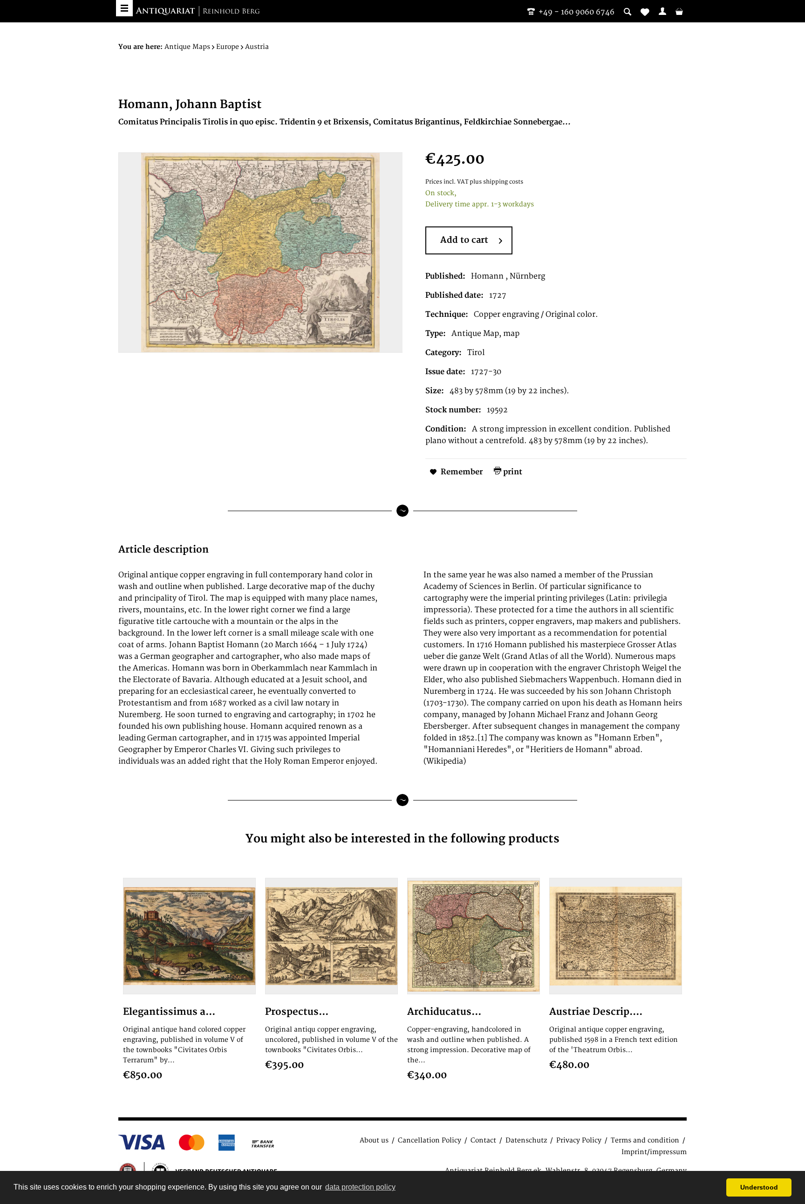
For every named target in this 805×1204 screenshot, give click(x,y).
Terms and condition (645, 1140)
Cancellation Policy (429, 1140)
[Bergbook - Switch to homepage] (197, 11)
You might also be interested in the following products (402, 839)
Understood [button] (759, 1187)
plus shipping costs (496, 181)
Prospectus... (296, 1012)
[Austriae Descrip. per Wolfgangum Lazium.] (615, 936)
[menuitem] (662, 11)
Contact (483, 1140)
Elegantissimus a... (169, 1012)
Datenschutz (526, 1140)
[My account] (662, 11)
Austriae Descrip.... (595, 1012)
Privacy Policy (578, 1140)
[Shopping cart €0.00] (679, 11)
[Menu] (124, 8)
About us (374, 1140)
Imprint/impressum (654, 1152)
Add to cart (464, 240)
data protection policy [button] (360, 1187)
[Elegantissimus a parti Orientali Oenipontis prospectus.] (189, 936)
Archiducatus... (444, 1012)
